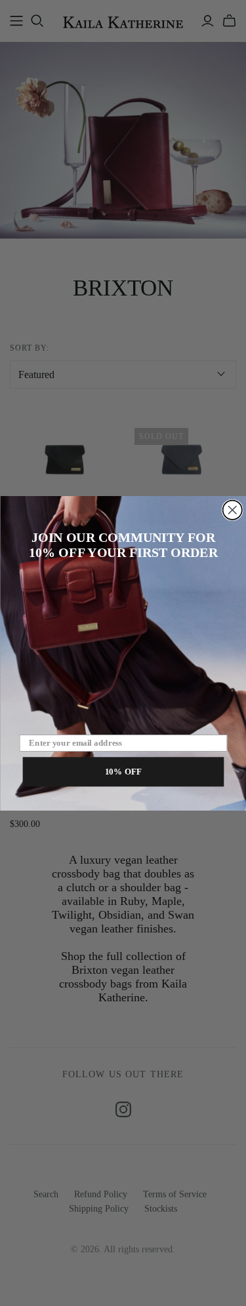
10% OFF (123, 770)
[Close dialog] (231, 509)
